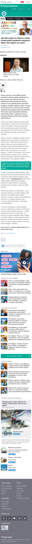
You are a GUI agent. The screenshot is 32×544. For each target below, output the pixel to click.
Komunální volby (6, 488)
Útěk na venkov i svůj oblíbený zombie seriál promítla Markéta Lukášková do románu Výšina (18, 365)
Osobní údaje (11, 539)
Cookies (3, 539)
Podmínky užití (20, 539)
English (28, 539)
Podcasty (4, 506)
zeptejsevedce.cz (16, 179)
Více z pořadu (6, 361)
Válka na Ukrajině (6, 486)
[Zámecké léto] (16, 27)
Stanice (3, 491)
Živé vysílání (5, 266)
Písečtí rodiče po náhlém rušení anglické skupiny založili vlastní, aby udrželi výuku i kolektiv (19, 382)
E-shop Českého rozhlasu (11, 398)
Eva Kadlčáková (10, 233)
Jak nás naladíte (21, 486)
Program (13, 9)
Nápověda (20, 488)
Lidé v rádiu (20, 491)
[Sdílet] (4, 91)
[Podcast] (1, 91)
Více (25, 19)
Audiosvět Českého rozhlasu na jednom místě (13, 274)
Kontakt (19, 496)
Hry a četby (5, 256)
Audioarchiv (21, 9)
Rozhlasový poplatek (23, 498)
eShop (3, 493)
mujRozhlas (4, 251)
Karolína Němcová (9, 74)
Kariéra (19, 493)
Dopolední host (5, 47)
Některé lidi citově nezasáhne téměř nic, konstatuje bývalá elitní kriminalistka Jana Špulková (19, 389)
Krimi (3, 259)
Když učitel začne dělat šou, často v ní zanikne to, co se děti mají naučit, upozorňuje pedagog (19, 291)
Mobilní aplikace (6, 509)
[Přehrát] (3, 85)
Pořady (18, 19)
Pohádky (12, 259)
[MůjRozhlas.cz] (3, 55)
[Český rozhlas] (6, 2)
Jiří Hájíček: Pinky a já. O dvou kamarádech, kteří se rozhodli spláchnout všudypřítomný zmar (19, 337)
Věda (3, 19)
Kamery (29, 9)
